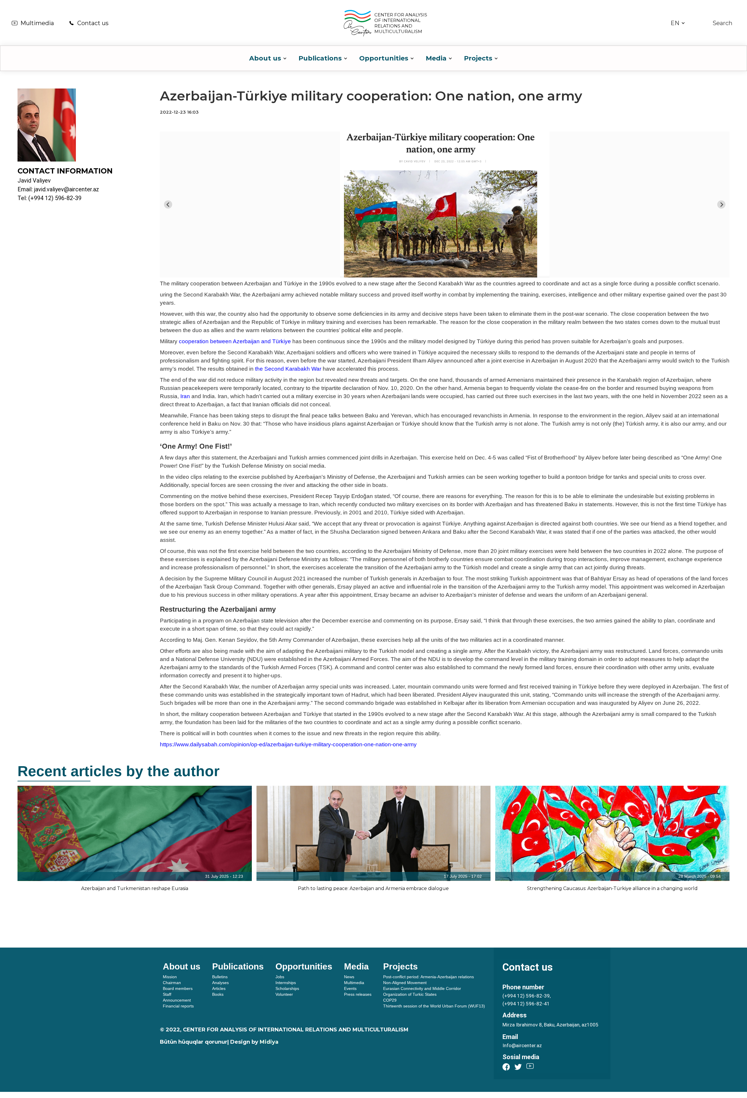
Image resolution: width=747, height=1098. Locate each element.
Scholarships (287, 988)
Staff (167, 994)
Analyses (220, 982)
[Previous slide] (168, 204)
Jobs (279, 976)
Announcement (177, 1000)
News (349, 976)
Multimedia (37, 23)
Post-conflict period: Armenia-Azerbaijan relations (428, 976)
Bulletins (220, 976)
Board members (178, 988)
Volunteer (284, 994)
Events (350, 988)
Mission (170, 976)
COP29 (390, 1000)
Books (218, 994)
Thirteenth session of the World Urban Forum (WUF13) (434, 1006)
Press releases (357, 994)
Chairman (172, 982)
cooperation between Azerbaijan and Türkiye (235, 341)
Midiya (269, 1042)
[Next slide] (721, 204)
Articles (219, 988)
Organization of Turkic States (410, 994)
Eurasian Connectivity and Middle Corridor (422, 988)
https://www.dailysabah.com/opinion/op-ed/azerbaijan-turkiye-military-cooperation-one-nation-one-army (288, 744)
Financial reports (178, 1006)
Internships (285, 982)
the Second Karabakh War (288, 369)
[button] (678, 23)
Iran (185, 396)
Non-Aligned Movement (405, 982)
